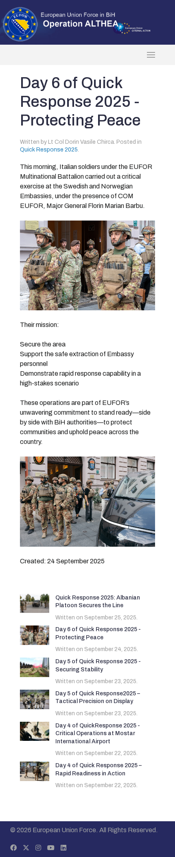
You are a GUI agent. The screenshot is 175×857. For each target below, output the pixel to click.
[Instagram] (38, 847)
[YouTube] (51, 847)
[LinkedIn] (63, 847)
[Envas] (61, 23)
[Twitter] (26, 847)
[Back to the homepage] (87, 55)
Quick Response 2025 (49, 150)
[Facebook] (13, 847)
